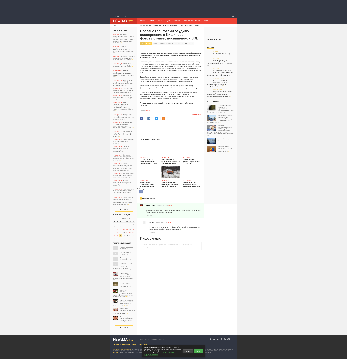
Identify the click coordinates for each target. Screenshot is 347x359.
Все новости (124, 209)
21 (127, 233)
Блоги (160, 21)
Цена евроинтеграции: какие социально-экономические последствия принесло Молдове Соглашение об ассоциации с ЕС (219, 93)
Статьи (152, 21)
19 (120, 233)
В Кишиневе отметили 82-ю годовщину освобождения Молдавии (123, 64)
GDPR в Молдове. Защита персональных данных (222, 54)
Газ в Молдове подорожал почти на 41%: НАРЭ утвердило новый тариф (123, 97)
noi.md (148, 110)
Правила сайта (142, 345)
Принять (198, 351)
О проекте (116, 345)
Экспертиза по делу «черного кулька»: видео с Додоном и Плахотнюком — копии (123, 133)
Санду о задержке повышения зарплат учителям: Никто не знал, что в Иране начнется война (123, 191)
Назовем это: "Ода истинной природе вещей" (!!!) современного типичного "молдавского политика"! (122, 266)
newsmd (215, 51)
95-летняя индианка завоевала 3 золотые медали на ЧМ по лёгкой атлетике (123, 302)
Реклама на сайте (125, 345)
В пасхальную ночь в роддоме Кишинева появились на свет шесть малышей (123, 319)
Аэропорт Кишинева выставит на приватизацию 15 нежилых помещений (121, 149)
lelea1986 (170, 43)
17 (114, 233)
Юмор (181, 25)
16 (133, 230)
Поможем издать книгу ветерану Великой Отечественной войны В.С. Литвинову (219, 62)
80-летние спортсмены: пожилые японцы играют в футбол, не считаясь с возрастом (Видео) (123, 293)
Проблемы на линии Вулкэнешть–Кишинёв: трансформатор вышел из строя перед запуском (123, 116)
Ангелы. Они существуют (226, 139)
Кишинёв (196, 25)
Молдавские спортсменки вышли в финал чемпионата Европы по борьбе (124, 311)
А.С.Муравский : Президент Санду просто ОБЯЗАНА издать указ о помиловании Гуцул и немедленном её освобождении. (220, 73)
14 (127, 230)
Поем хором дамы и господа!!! (126, 248)
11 (117, 230)
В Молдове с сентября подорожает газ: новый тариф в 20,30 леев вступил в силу (124, 58)
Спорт (206, 21)
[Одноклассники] (221, 339)
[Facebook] (210, 339)
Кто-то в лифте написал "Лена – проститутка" (125, 284)
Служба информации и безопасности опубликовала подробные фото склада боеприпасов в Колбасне (123, 73)
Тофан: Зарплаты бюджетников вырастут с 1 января (123, 141)
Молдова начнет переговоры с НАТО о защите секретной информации (123, 175)
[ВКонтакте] (214, 339)
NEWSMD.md (116, 352)
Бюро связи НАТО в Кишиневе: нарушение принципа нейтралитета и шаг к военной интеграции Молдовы (220, 83)
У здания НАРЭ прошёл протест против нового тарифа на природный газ (123, 90)
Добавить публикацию (192, 21)
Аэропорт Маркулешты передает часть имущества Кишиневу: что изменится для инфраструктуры (123, 49)
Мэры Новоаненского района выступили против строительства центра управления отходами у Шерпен (123, 106)
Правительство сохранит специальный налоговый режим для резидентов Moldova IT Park (123, 125)
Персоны (142, 25)
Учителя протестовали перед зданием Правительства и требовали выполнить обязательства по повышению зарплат (122, 167)
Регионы (166, 25)
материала (226, 350)
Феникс (151, 222)
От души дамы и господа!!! (125, 253)
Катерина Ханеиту (218, 79)
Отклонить (187, 351)
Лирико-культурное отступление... (126, 258)
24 (114, 235)
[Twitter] (218, 339)
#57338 (169, 222)
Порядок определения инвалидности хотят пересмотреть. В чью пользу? (122, 183)
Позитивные (174, 25)
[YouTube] (228, 339)
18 (117, 233)
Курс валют (188, 25)
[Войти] (233, 16)
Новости (142, 21)
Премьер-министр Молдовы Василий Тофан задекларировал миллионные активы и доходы (123, 82)
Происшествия (157, 25)
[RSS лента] (225, 339)
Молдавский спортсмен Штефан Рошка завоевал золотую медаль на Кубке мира (123, 276)
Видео (168, 21)
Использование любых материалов (122, 349)
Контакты (177, 21)
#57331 (170, 205)
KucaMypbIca (150, 205)
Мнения (210, 47)
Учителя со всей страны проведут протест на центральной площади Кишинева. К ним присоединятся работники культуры (123, 201)
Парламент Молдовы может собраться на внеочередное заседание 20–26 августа (123, 157)
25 (117, 235)
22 (130, 233)
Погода (148, 25)
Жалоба (149, 215)
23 (133, 233)
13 (124, 230)
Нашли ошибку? (197, 114)
